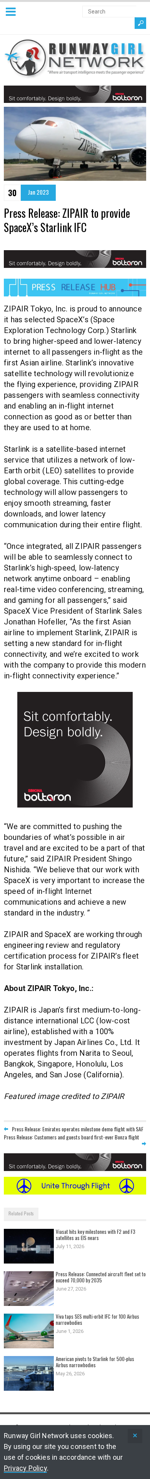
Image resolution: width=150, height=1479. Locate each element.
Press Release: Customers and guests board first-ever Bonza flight (71, 1137)
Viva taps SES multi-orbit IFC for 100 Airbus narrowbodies (97, 1319)
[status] (135, 1436)
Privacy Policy (25, 1468)
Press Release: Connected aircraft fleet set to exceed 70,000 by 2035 (101, 1277)
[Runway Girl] (75, 74)
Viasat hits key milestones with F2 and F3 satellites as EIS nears (95, 1235)
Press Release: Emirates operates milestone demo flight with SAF (77, 1129)
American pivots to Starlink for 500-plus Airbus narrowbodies (95, 1362)
